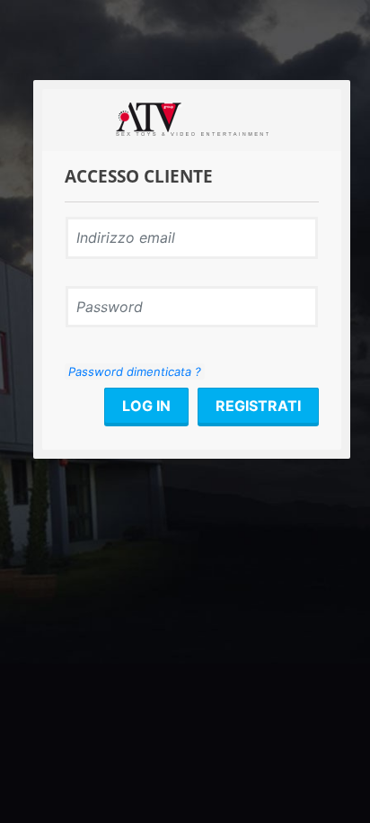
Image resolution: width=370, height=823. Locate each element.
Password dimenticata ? (134, 371)
